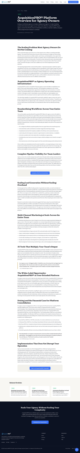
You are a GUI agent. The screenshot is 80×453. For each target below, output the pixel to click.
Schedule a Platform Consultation (40, 173)
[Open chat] (76, 449)
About (56, 2)
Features (42, 2)
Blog (61, 2)
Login (65, 2)
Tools (47, 2)
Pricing (52, 2)
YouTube (7, 442)
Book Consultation (73, 2)
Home (19, 10)
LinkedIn (3, 442)
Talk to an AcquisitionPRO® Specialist (40, 368)
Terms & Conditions (75, 448)
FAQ (62, 439)
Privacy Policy (68, 448)
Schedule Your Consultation (40, 422)
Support (63, 437)
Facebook (13, 442)
